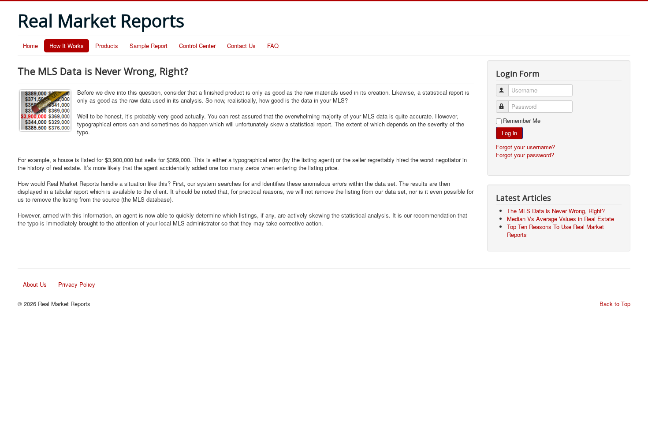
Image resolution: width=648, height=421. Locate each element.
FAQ (273, 45)
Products (106, 45)
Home (30, 45)
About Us (35, 284)
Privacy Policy (76, 284)
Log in (509, 133)
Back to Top (615, 303)
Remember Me (521, 121)
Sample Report (149, 45)
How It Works (66, 45)
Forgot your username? (525, 147)
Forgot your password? (525, 155)
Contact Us (241, 45)
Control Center (197, 45)
